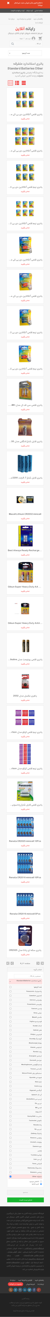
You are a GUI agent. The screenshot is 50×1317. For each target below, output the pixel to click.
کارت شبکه (40, 1259)
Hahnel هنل (37, 1030)
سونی (8, 1259)
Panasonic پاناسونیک (34, 991)
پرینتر (9, 1255)
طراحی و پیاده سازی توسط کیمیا (23, 1310)
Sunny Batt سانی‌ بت (34, 1116)
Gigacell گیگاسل (36, 1090)
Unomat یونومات (36, 1142)
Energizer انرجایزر (35, 1056)
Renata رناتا (37, 1125)
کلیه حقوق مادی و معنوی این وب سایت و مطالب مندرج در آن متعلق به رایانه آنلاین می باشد (25, 1304)
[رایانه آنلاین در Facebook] (34, 1290)
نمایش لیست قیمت (25, 1200)
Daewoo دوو (37, 1146)
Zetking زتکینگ (36, 1133)
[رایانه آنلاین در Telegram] (15, 1290)
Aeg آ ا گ (38, 1112)
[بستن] (8, 3)
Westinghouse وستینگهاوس (31, 1064)
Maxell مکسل (37, 1017)
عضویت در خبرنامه (15, 1284)
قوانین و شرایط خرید (24, 19)
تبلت (19, 1252)
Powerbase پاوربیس (34, 1004)
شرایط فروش (30, 1284)
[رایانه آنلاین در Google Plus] (39, 1290)
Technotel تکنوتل (35, 1120)
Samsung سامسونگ (35, 1168)
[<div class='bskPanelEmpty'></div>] (40, 38)
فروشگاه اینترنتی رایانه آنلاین (34, 1248)
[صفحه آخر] (42, 963)
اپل (32, 1262)
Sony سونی (38, 1013)
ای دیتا (36, 1262)
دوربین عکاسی (39, 1255)
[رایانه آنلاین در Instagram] (20, 1290)
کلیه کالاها (35, 1184)
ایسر (41, 1262)
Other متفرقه (37, 1176)
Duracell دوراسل (36, 1060)
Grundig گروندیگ (35, 1039)
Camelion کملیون (35, 996)
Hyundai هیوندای (35, 1077)
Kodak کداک (37, 1026)
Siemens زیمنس (36, 1172)
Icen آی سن (38, 1159)
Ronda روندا (37, 1052)
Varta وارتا (38, 1086)
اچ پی (22, 1262)
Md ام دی (38, 1107)
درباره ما (12, 19)
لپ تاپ (25, 1252)
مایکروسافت (15, 1262)
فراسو (8, 1262)
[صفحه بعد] (38, 963)
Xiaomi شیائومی (36, 1047)
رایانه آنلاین (25, 1298)
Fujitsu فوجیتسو (36, 1021)
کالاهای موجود (34, 1181)
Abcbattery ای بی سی (34, 1099)
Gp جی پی (38, 1129)
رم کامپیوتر (32, 1259)
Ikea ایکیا (38, 1082)
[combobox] (25, 53)
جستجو (25, 1192)
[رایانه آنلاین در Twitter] (29, 1290)
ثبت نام (27, 39)
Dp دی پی (38, 1103)
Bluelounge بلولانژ (35, 1043)
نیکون (27, 1262)
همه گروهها (38, 987)
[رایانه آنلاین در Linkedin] (25, 1290)
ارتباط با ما (39, 23)
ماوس (17, 1255)
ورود (20, 38)
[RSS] (11, 1290)
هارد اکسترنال (28, 1255)
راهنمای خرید (38, 19)
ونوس (39, 1151)
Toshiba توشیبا (36, 1155)
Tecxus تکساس (36, 1069)
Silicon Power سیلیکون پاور (32, 1073)
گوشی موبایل (12, 1252)
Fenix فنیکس (37, 1163)
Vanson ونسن (36, 1008)
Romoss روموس (36, 1138)
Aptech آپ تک (36, 1095)
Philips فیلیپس (36, 1034)
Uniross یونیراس (36, 1000)
